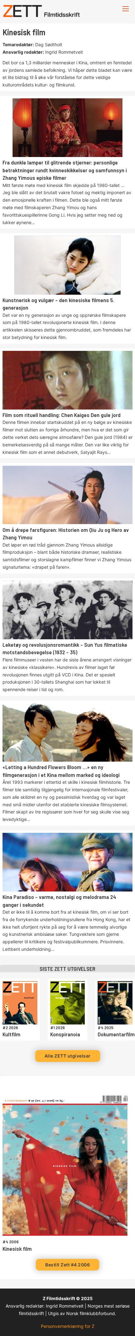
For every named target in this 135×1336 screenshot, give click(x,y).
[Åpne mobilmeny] (125, 8)
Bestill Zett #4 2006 (67, 1264)
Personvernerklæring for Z (67, 1326)
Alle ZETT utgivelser (68, 1055)
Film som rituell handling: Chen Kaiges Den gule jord (62, 414)
